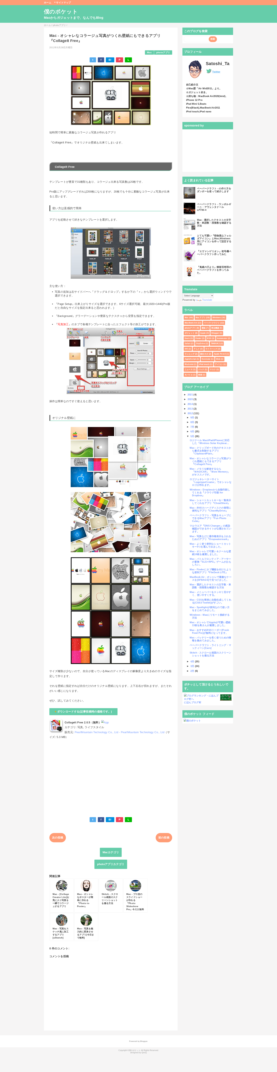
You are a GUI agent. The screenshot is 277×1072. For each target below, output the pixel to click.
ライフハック (211, 349)
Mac (149, 52)
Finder (198, 338)
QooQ (144, 1052)
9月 (192, 417)
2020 (191, 399)
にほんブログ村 (192, 702)
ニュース (189, 369)
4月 (192, 661)
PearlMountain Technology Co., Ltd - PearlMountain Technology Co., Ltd (119, 732)
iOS (186, 349)
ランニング (190, 354)
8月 (192, 422)
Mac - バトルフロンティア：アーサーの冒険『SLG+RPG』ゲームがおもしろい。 (210, 561)
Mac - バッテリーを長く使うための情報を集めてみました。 (210, 639)
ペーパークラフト (212, 323)
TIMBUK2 (215, 343)
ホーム (47, 2)
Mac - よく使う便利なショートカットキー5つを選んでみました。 (210, 545)
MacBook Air (191, 323)
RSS (209, 338)
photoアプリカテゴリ (110, 864)
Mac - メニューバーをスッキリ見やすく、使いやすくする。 (210, 593)
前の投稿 (163, 837)
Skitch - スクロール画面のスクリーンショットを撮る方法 (210, 654)
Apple (203, 333)
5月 (192, 436)
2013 (191, 408)
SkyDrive (200, 343)
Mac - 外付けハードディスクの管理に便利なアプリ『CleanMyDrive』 (210, 509)
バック (201, 369)
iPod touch (204, 364)
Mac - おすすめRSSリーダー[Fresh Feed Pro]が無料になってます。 (209, 631)
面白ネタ (204, 354)
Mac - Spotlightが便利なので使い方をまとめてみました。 (210, 608)
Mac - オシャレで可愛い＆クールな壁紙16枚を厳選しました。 (210, 553)
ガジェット (190, 333)
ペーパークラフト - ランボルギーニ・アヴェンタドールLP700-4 (214, 207)
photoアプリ (163, 52)
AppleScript (190, 359)
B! (110, 59)
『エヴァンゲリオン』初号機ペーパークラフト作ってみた (214, 252)
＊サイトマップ (62, 2)
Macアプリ (201, 317)
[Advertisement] (110, 783)
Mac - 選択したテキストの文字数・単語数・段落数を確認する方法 (214, 222)
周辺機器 (215, 328)
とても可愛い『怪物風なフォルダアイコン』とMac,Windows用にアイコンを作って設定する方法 (214, 240)
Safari (187, 343)
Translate (207, 299)
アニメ (197, 349)
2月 (192, 671)
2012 (191, 413)
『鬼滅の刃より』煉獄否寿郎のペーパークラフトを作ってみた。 (214, 270)
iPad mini (189, 364)
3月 (192, 666)
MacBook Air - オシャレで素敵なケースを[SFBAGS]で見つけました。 (210, 578)
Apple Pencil (220, 354)
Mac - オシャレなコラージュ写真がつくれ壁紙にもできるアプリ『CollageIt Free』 (210, 461)
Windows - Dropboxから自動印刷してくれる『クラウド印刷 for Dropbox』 (210, 492)
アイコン (219, 364)
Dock (187, 338)
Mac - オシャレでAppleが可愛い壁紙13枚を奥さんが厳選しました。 (210, 624)
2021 (191, 394)
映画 (200, 375)
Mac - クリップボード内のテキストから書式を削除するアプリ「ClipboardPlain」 (210, 450)
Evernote (206, 359)
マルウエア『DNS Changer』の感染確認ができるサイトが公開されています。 (210, 528)
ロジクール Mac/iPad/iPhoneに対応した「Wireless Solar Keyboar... (210, 441)
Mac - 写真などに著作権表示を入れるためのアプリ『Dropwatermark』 (210, 537)
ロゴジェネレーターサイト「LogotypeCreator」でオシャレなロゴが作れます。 (211, 482)
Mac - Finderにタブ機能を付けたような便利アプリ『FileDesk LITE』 (210, 571)
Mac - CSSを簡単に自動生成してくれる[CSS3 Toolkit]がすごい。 (210, 601)
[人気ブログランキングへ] (226, 699)
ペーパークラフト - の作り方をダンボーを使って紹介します (214, 190)
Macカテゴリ (111, 852)
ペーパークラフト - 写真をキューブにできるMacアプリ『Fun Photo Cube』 (210, 518)
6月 (192, 431)
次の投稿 (57, 837)
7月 (192, 426)
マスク (213, 369)
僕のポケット (61, 11)
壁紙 (204, 328)
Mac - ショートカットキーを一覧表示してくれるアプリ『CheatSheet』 (210, 501)
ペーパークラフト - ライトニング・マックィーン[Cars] (210, 646)
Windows (216, 317)
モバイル (189, 375)
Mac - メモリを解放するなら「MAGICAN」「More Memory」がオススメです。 (210, 471)
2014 (191, 404)
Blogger (215, 333)
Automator (222, 338)
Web (218, 359)
